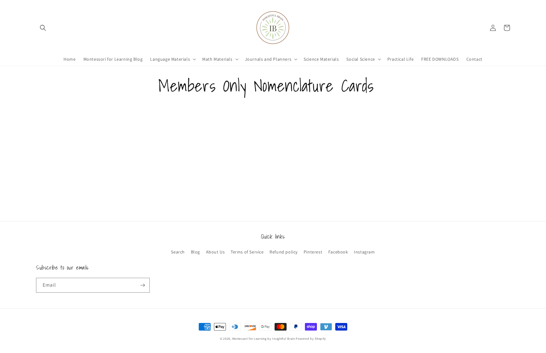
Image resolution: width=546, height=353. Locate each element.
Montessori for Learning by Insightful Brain (263, 339)
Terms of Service (247, 252)
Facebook (338, 252)
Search (178, 252)
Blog (195, 252)
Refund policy (284, 252)
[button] (43, 28)
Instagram (364, 252)
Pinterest (313, 252)
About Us (215, 252)
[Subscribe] (142, 285)
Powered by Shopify (311, 339)
